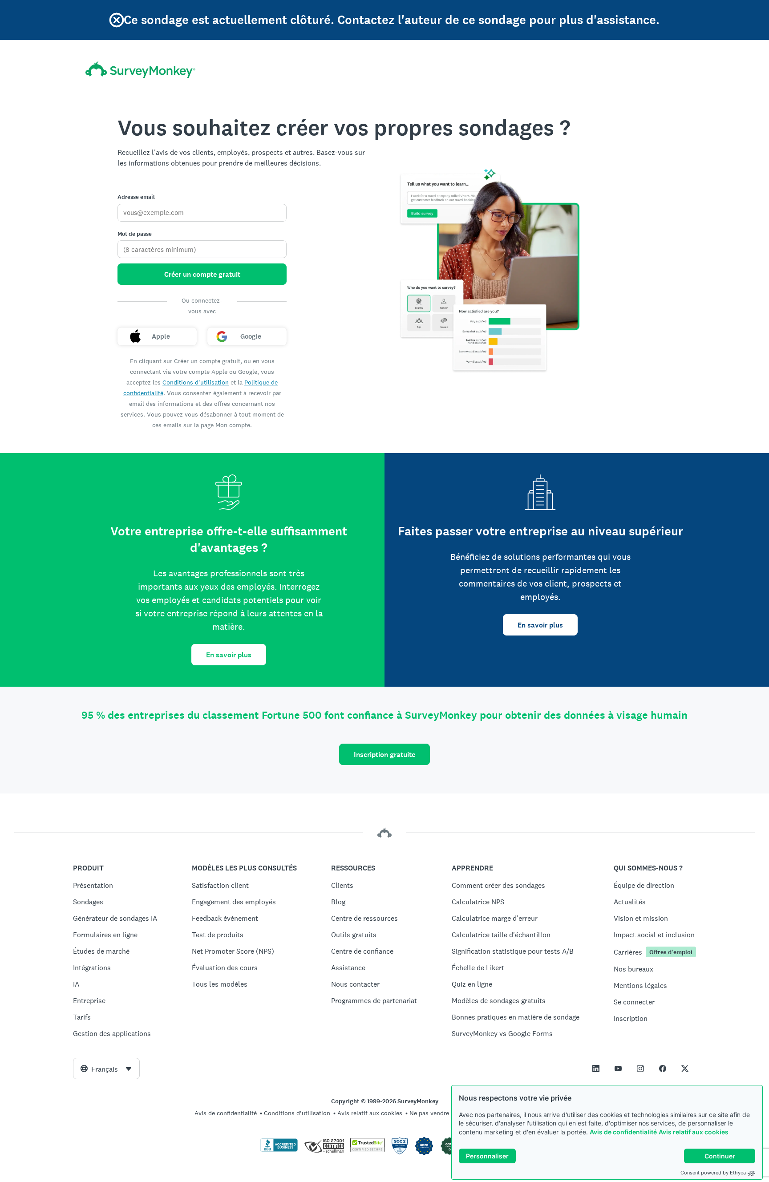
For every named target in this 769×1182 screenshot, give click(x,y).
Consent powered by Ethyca (713, 1173)
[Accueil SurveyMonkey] (140, 69)
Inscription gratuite (384, 754)
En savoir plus (228, 655)
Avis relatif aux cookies (694, 1132)
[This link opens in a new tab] (596, 1068)
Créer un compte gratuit (202, 274)
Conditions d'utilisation (195, 382)
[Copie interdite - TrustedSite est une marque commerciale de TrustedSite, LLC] (367, 1150)
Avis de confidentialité (623, 1132)
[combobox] (106, 1068)
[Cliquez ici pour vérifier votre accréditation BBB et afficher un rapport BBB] (279, 1150)
